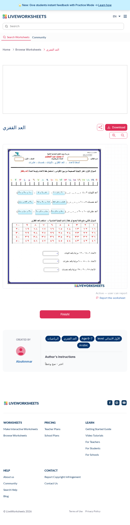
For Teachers (92, 441)
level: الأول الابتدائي (109, 338)
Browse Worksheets (15, 435)
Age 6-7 (87, 338)
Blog (6, 496)
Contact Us (51, 483)
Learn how (105, 5)
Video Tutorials (94, 435)
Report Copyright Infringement (63, 476)
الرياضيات (53, 338)
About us (8, 476)
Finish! (65, 314)
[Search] (7, 26)
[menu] (125, 16)
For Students (92, 448)
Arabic (83, 345)
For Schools (92, 454)
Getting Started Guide (98, 429)
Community (10, 483)
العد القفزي (70, 338)
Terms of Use (76, 511)
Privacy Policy (92, 511)
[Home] (24, 16)
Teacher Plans (52, 429)
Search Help (10, 489)
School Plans (52, 435)
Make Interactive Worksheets (20, 429)
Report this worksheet (112, 297)
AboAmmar (24, 361)
